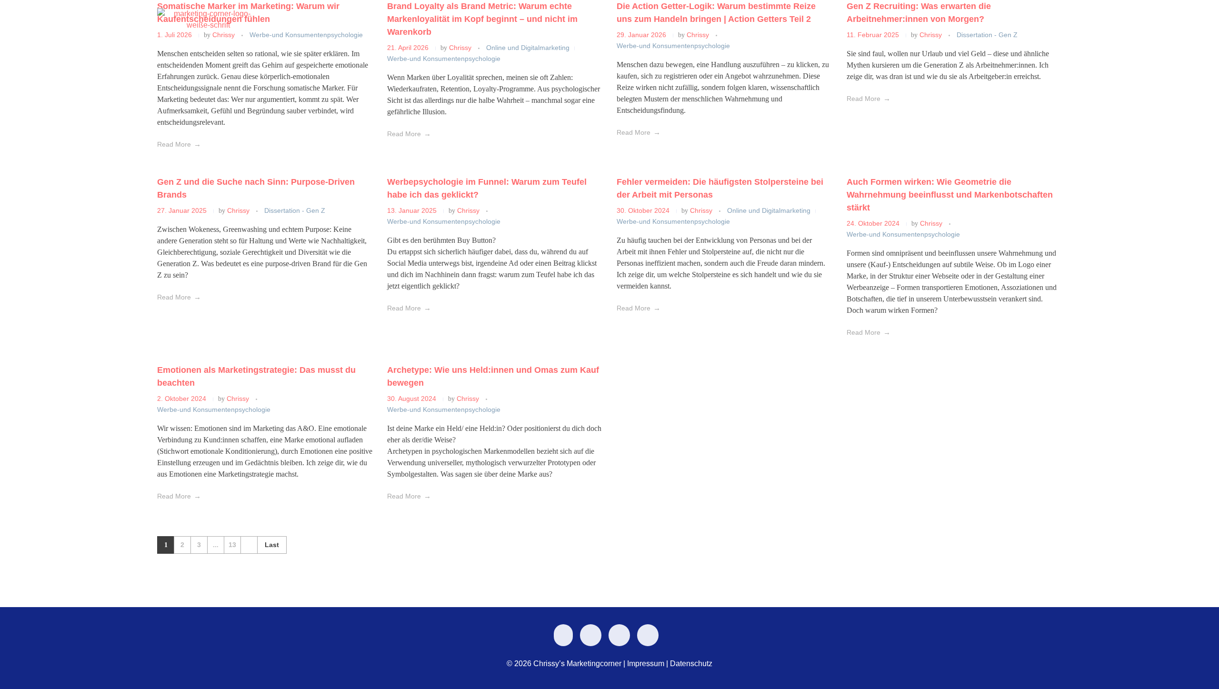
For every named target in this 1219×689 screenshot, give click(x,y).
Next (248, 545)
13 (232, 545)
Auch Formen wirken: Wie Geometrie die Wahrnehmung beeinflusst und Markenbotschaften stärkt (950, 194)
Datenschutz (691, 663)
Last (272, 545)
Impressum (645, 663)
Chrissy (239, 210)
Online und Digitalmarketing (768, 210)
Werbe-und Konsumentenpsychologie (443, 221)
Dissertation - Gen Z (294, 210)
